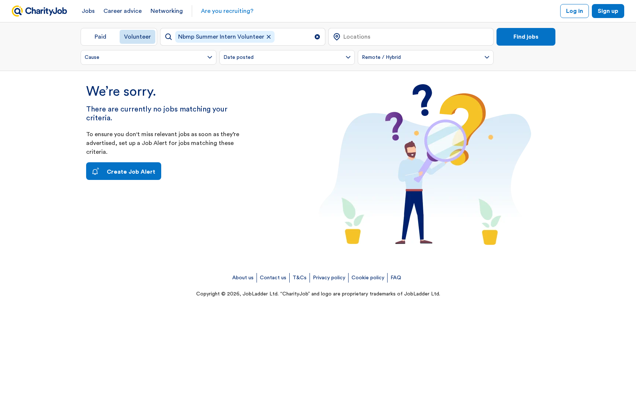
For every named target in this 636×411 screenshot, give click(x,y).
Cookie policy (367, 277)
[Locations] (411, 37)
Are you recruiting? (227, 11)
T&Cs (300, 277)
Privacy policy (329, 277)
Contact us (273, 277)
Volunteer (137, 37)
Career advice (122, 11)
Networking (167, 11)
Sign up (608, 11)
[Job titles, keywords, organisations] (242, 37)
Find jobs (525, 37)
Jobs (88, 11)
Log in (574, 11)
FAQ (396, 277)
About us (243, 277)
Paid (100, 37)
